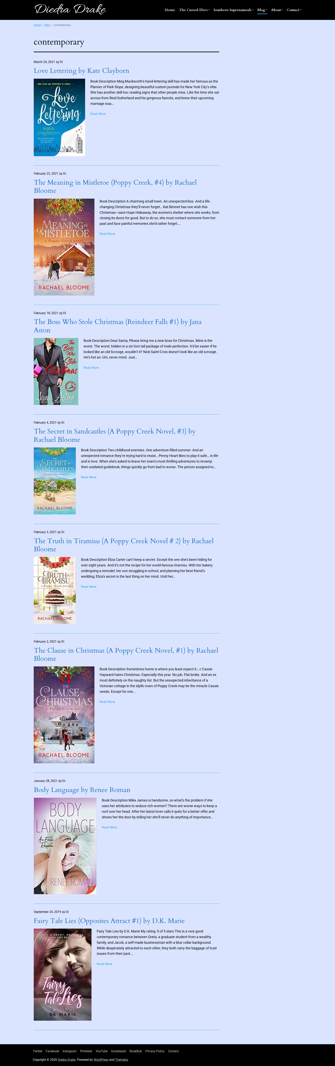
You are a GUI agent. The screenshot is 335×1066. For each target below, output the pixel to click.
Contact (293, 10)
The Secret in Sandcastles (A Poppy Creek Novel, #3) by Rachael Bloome (115, 435)
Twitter (37, 1051)
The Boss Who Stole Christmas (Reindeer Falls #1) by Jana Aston (118, 326)
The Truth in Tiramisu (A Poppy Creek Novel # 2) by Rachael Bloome (124, 545)
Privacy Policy (155, 1051)
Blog (261, 10)
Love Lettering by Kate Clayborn (81, 70)
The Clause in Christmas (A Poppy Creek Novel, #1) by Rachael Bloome (126, 654)
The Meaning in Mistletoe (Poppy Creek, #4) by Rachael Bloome (115, 186)
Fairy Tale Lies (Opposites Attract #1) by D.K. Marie (109, 921)
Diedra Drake (66, 1060)
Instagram (70, 1051)
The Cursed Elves (193, 10)
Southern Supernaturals (232, 10)
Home (170, 10)
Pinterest (86, 1051)
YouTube (102, 1051)
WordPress (101, 1060)
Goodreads (118, 1051)
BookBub (136, 1051)
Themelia (121, 1060)
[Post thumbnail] (59, 117)
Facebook (52, 1051)
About (276, 10)
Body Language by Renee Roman (82, 790)
